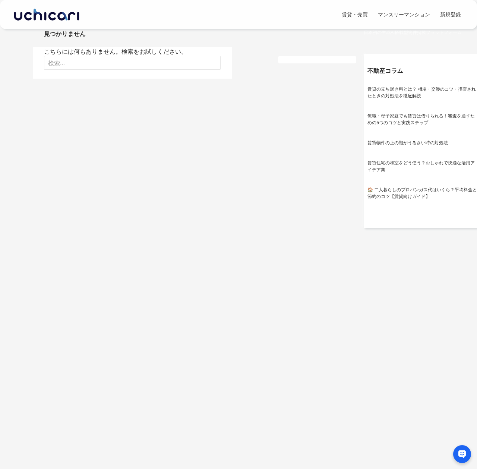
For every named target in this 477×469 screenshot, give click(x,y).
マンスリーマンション (404, 14)
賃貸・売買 (355, 14)
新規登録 (450, 14)
